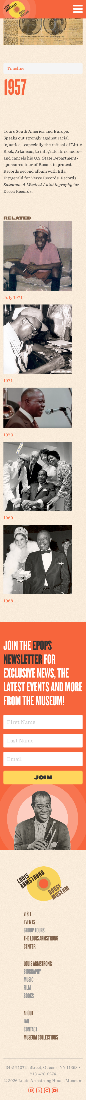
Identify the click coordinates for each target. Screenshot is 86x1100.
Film (27, 987)
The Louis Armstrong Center (41, 942)
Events (29, 922)
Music (28, 979)
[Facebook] (31, 1090)
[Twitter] (39, 1090)
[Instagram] (47, 1090)
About (28, 1013)
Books (29, 995)
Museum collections (41, 1037)
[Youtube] (55, 1090)
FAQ (26, 1021)
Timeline (15, 68)
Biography (32, 971)
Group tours (34, 930)
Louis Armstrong (38, 963)
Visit (27, 914)
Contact (30, 1029)
